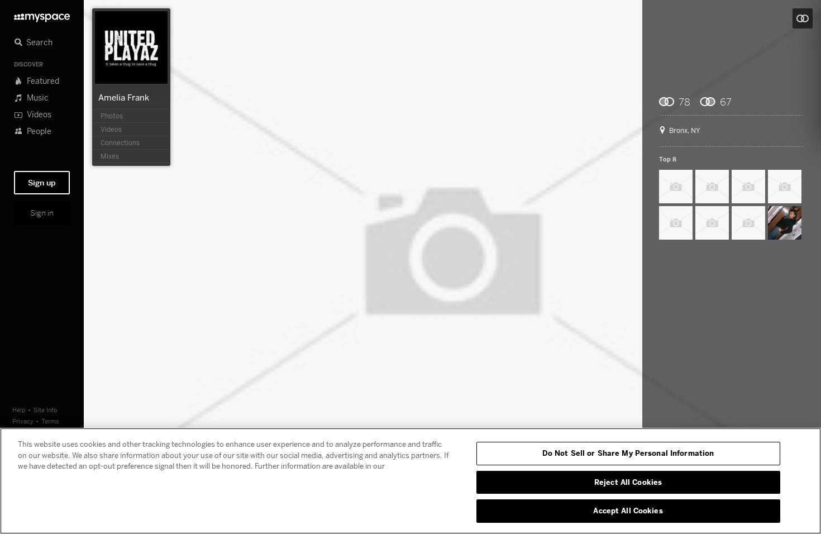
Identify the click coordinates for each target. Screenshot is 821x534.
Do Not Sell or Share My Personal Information (628, 453)
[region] (410, 481)
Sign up (42, 183)
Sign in (42, 213)
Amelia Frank (123, 97)
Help (19, 410)
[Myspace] (42, 15)
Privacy (23, 421)
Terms (50, 421)
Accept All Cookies (627, 511)
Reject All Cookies (628, 482)
